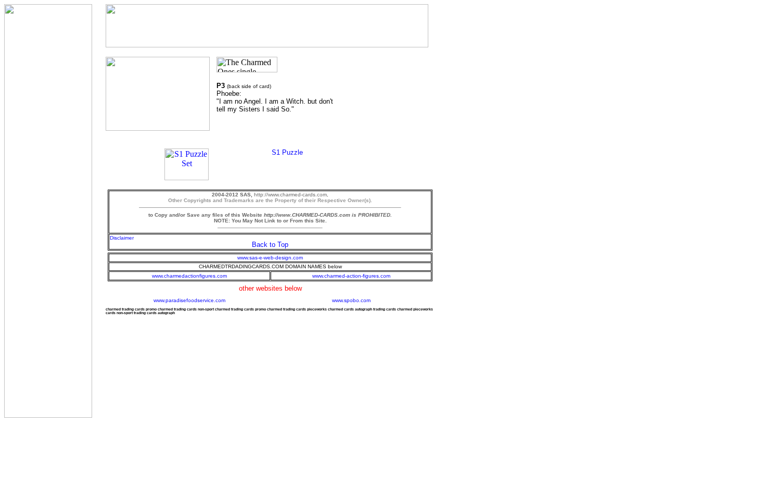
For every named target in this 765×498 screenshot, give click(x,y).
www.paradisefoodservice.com (189, 300)
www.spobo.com (351, 300)
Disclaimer (122, 238)
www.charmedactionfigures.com (189, 276)
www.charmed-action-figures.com (351, 276)
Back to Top (270, 244)
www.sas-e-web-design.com (270, 257)
